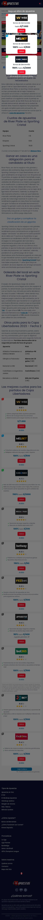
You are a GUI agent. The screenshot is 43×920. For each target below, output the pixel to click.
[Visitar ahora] (21, 18)
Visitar (21, 30)
